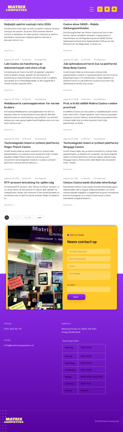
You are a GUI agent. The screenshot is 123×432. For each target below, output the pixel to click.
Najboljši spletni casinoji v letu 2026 (27, 24)
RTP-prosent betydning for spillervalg (29, 182)
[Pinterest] (114, 9)
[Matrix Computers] (17, 9)
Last (39, 217)
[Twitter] (107, 9)
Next (32, 217)
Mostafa (28, 20)
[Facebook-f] (100, 9)
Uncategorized (40, 20)
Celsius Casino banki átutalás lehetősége (90, 182)
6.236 (27, 217)
